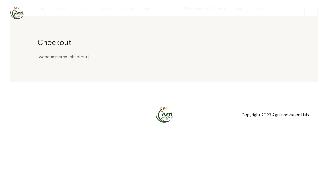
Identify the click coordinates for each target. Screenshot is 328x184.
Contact (108, 9)
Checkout (168, 9)
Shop (129, 9)
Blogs (239, 9)
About (62, 9)
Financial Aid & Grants (205, 9)
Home (42, 9)
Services (84, 9)
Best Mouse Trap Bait (57, 16)
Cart (146, 9)
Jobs (257, 9)
